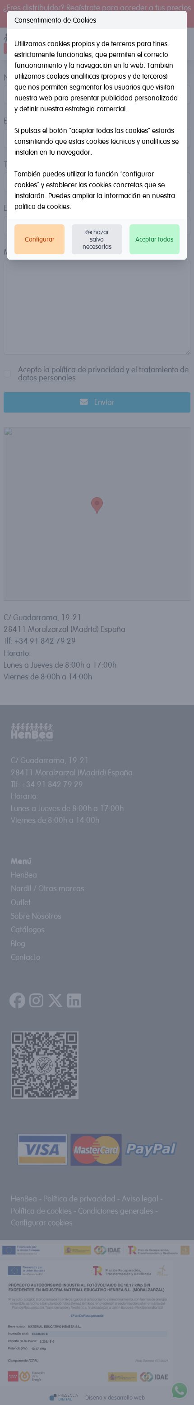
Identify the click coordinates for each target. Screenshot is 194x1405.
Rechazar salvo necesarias (97, 239)
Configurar (40, 239)
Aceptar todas (154, 239)
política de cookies (41, 206)
